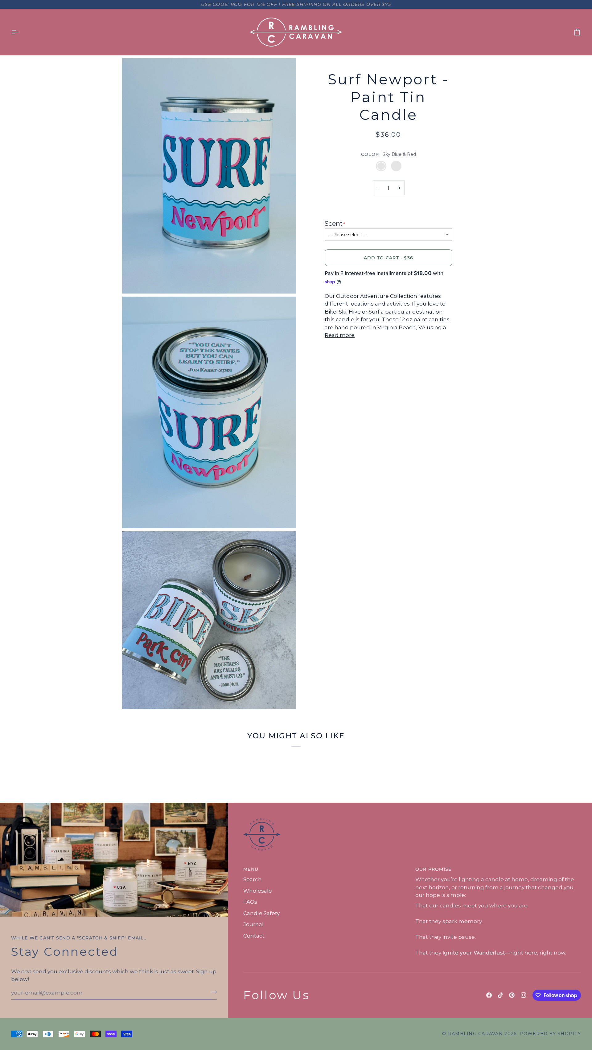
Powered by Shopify (550, 1033)
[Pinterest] (512, 995)
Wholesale (257, 891)
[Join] (212, 992)
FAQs (250, 902)
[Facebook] (489, 995)
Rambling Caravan (475, 1033)
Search (252, 879)
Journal (253, 924)
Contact (254, 936)
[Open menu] (20, 32)
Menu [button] (250, 869)
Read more (340, 335)
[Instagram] (523, 995)
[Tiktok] (500, 995)
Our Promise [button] (433, 869)
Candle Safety (261, 913)
